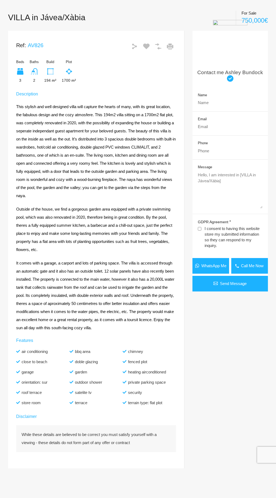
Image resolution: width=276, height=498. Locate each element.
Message (205, 167)
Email (202, 119)
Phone (203, 143)
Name (202, 95)
